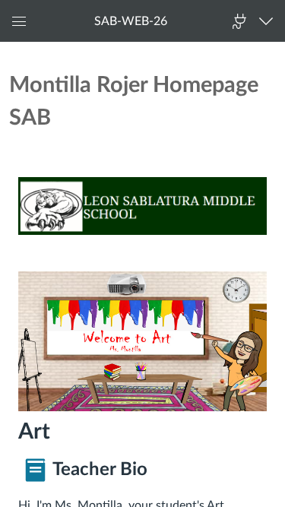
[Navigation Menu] (269, 21)
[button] (131, 21)
